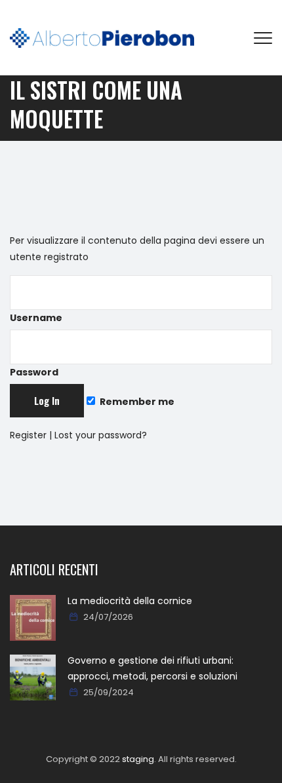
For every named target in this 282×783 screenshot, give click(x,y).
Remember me (136, 401)
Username (36, 317)
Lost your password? (100, 435)
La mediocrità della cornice (130, 600)
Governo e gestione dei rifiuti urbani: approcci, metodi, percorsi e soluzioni (152, 668)
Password (34, 372)
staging (138, 759)
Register (28, 435)
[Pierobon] (102, 37)
